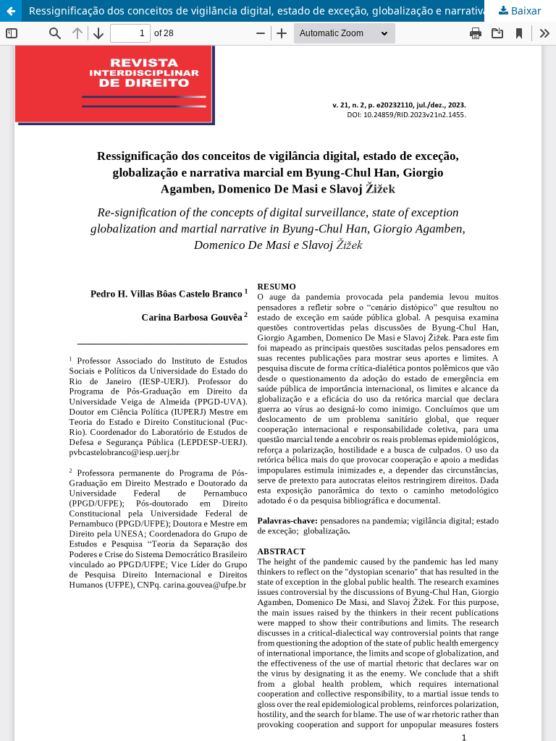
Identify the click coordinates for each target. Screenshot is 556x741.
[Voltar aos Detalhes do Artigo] (11, 11)
